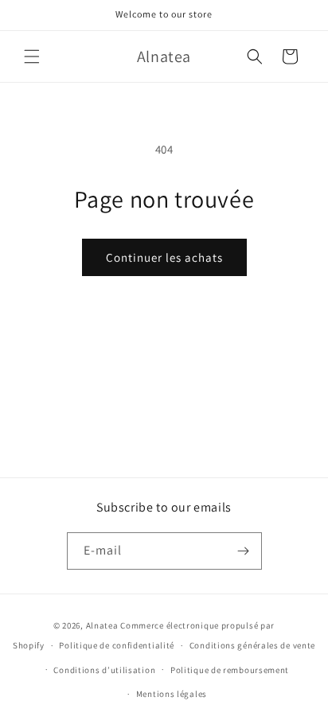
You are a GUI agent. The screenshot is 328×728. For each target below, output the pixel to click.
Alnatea (102, 625)
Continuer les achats (164, 257)
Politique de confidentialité (116, 645)
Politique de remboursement (229, 669)
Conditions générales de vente (252, 645)
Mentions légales (171, 693)
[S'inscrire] (243, 551)
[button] (31, 56)
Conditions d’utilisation (104, 669)
